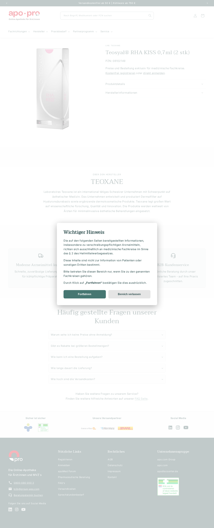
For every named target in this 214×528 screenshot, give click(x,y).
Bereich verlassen (129, 294)
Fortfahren (84, 294)
